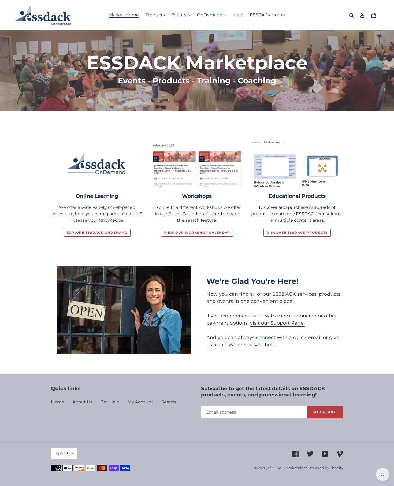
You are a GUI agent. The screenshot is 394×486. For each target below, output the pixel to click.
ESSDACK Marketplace (287, 468)
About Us (82, 402)
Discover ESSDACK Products (297, 233)
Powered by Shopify (325, 468)
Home (57, 402)
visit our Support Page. (277, 323)
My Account (140, 402)
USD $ (62, 453)
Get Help (110, 402)
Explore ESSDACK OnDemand (97, 233)
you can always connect (247, 337)
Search (168, 402)
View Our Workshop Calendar (197, 233)
